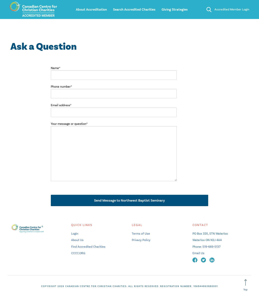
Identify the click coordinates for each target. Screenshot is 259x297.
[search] (208, 9)
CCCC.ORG (78, 253)
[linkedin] (212, 259)
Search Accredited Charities (134, 9)
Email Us (198, 253)
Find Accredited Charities (88, 246)
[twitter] (204, 259)
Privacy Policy (141, 240)
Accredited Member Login (231, 9)
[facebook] (195, 259)
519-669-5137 (211, 246)
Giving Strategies (175, 9)
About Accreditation (91, 9)
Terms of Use (141, 233)
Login (74, 233)
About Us (77, 240)
